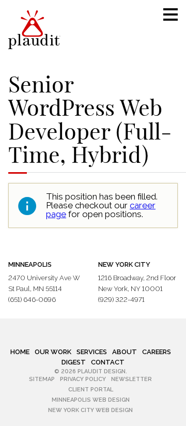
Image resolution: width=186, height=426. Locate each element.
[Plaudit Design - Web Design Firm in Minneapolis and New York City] (34, 29)
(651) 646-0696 (32, 299)
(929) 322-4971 (121, 299)
